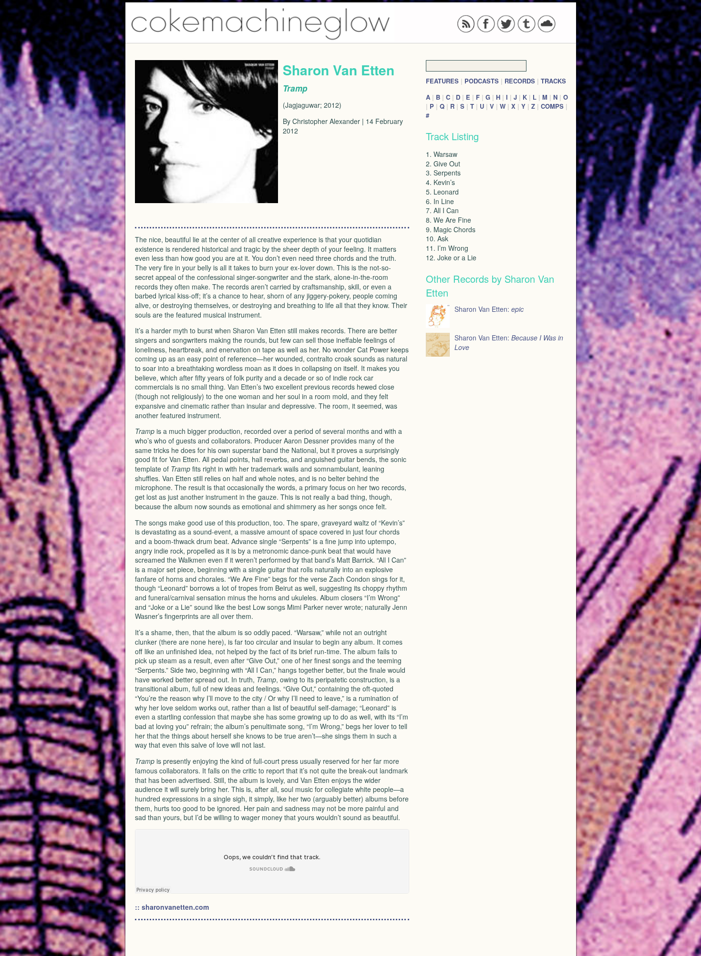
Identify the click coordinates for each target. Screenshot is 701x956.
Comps (552, 106)
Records (520, 80)
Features (442, 80)
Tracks (553, 80)
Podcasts (481, 80)
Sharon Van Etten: (489, 309)
